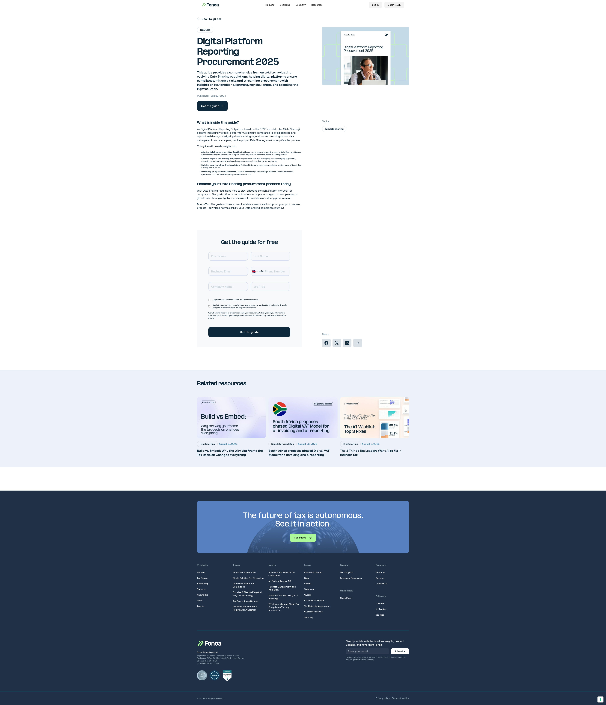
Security (308, 617)
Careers (380, 578)
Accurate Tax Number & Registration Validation (245, 608)
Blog (306, 578)
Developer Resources (351, 578)
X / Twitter (381, 609)
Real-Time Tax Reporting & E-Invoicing (283, 597)
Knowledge (202, 595)
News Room (346, 598)
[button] (269, 5)
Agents (200, 606)
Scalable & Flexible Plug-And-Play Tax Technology (247, 594)
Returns (201, 589)
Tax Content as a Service (245, 601)
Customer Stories (313, 611)
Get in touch (394, 4)
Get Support (346, 572)
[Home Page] (209, 643)
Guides (307, 595)
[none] (326, 343)
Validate (201, 572)
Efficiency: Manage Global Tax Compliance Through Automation (283, 607)
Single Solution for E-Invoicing (248, 578)
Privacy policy (383, 698)
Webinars (309, 589)
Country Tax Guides (314, 600)
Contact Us (381, 583)
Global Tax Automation (244, 572)
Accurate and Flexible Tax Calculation (281, 574)
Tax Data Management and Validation (282, 588)
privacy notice (271, 315)
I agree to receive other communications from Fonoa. (236, 300)
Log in (375, 4)
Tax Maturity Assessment (317, 606)
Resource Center (313, 572)
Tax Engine (202, 578)
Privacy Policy (381, 657)
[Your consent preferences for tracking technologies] (600, 699)
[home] (210, 4)
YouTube (380, 615)
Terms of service (400, 698)
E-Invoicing (202, 583)
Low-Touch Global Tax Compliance (243, 585)
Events (307, 583)
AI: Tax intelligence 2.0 (279, 581)
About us (380, 572)
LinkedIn (380, 603)
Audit (199, 600)
